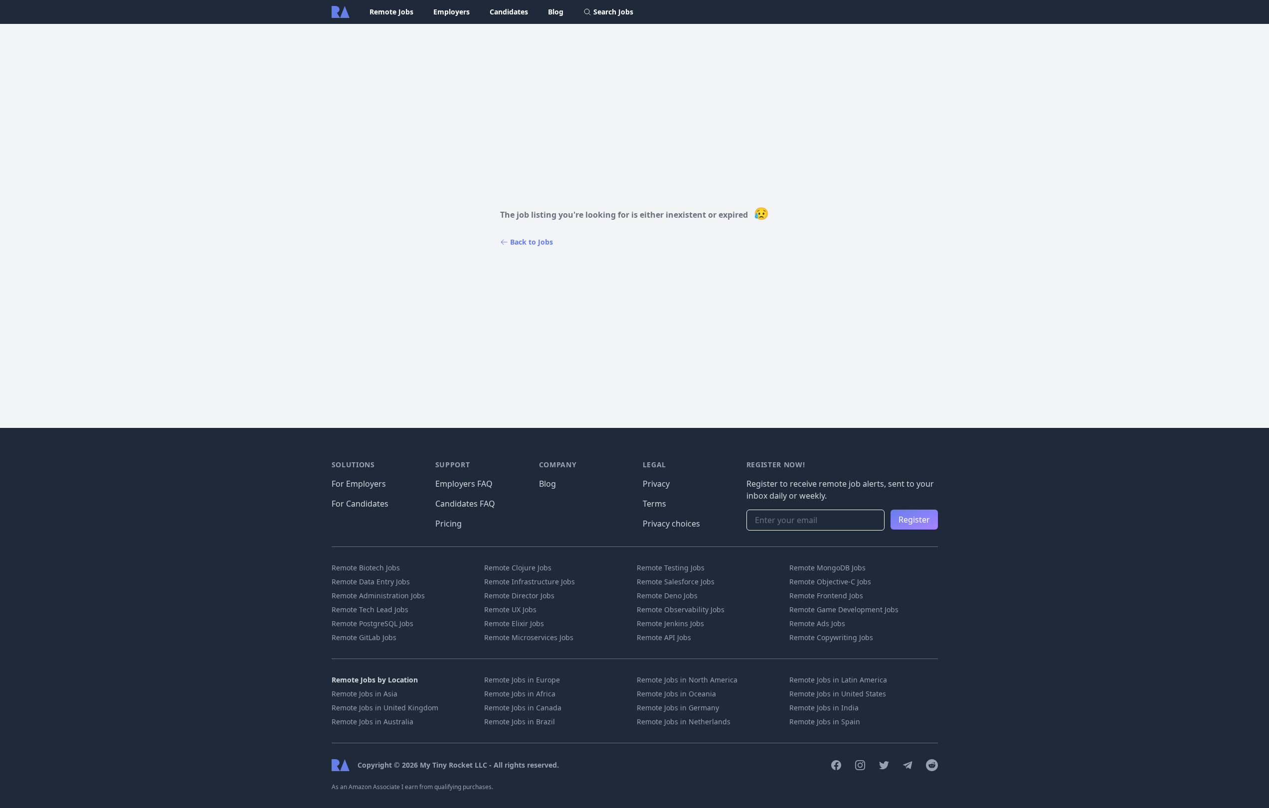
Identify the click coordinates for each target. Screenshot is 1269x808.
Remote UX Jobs (510, 609)
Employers (451, 11)
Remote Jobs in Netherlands (683, 721)
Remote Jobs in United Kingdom (385, 707)
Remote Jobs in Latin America (838, 679)
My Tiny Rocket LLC (454, 765)
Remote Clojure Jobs (517, 567)
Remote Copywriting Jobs (831, 637)
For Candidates (360, 503)
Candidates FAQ (465, 503)
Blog (555, 11)
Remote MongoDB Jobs (827, 567)
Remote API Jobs (664, 637)
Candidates (509, 11)
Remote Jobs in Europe (522, 679)
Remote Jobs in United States (837, 693)
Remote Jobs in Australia (372, 721)
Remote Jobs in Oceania (676, 693)
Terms (654, 503)
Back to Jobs (531, 242)
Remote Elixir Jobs (514, 623)
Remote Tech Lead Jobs (370, 609)
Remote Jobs (391, 11)
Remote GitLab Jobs (364, 637)
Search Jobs (613, 11)
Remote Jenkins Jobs (670, 623)
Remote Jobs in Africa (519, 693)
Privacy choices (671, 523)
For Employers (359, 483)
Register (914, 519)
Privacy (656, 483)
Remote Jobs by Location (375, 679)
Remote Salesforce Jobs (676, 581)
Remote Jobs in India (824, 707)
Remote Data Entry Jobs (371, 581)
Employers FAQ (464, 483)
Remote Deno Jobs (667, 595)
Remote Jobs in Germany (678, 707)
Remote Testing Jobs (671, 567)
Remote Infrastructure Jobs (529, 581)
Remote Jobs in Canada (522, 707)
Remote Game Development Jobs (844, 609)
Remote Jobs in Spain (824, 721)
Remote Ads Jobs (817, 623)
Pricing (448, 523)
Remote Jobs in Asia (364, 693)
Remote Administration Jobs (378, 595)
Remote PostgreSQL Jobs (372, 623)
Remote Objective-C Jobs (830, 581)
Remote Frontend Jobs (826, 595)
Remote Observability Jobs (681, 609)
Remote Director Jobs (519, 595)
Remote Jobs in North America (687, 679)
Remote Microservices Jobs (528, 637)
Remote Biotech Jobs (366, 567)
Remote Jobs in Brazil (519, 721)
